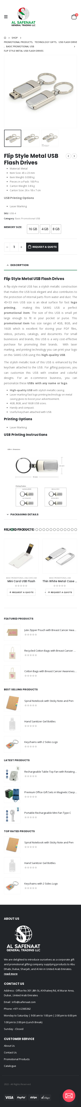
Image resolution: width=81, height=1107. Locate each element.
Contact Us (10, 1052)
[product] (21, 556)
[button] (8, 529)
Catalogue (10, 1066)
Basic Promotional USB (27, 218)
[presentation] (9, 92)
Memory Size (12, 227)
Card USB (32, 578)
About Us (9, 1045)
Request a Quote (44, 247)
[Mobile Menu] (7, 16)
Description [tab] (19, 265)
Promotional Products (17, 1059)
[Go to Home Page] (5, 38)
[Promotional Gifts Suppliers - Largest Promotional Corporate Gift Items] (23, 17)
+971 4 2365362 (22, 1008)
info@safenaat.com (23, 1002)
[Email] (69, 1095)
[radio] (33, 229)
